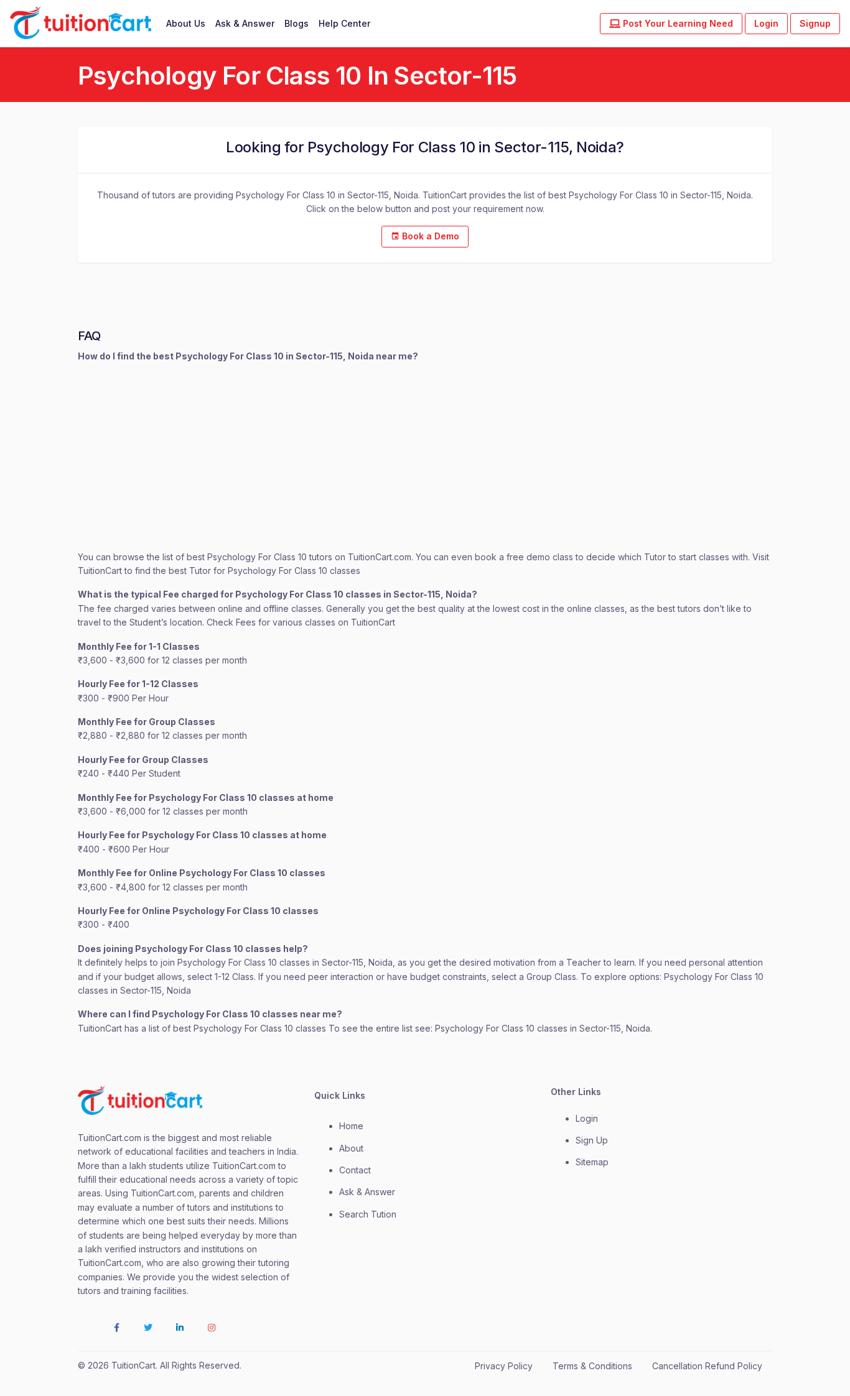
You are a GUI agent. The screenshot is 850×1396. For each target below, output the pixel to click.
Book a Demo (429, 236)
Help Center (344, 23)
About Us (185, 23)
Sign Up (592, 1140)
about (351, 1148)
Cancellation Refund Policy (707, 1366)
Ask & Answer (244, 23)
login (587, 1118)
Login (766, 23)
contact (355, 1170)
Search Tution (367, 1214)
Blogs (296, 23)
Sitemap (592, 1162)
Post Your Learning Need (676, 23)
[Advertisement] (425, 457)
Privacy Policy (504, 1366)
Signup (815, 23)
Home (351, 1126)
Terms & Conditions (592, 1366)
